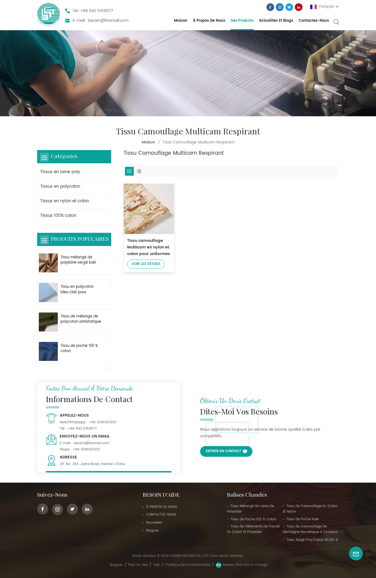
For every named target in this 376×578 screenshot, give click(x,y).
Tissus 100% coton (58, 215)
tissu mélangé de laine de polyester (250, 509)
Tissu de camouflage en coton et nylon (310, 509)
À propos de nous (209, 21)
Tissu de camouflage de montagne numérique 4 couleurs (310, 529)
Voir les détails (146, 264)
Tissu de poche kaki (302, 519)
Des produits (242, 21)
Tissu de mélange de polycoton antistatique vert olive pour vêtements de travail (81, 319)
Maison (180, 21)
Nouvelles (154, 522)
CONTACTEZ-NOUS (161, 514)
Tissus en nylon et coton (64, 201)
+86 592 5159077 (96, 11)
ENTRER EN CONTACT (223, 451)
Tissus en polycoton (60, 186)
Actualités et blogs (276, 21)
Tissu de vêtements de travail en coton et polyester (253, 529)
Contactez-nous (314, 21)
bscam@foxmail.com (108, 20)
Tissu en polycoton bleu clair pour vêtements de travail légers (79, 289)
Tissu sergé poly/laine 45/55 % (312, 540)
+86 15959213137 (103, 422)
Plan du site (138, 565)
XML (157, 565)
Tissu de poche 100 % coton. (79, 348)
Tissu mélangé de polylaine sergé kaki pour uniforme (78, 260)
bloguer (152, 530)
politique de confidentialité (188, 565)
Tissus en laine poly (60, 171)
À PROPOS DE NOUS (161, 507)
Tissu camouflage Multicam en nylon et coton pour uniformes (148, 247)
